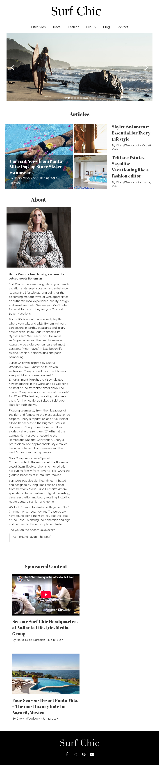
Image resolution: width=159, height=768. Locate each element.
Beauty (91, 27)
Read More (15, 183)
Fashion (73, 27)
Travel (56, 27)
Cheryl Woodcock (25, 178)
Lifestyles (38, 27)
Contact (122, 27)
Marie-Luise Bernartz (30, 639)
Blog (106, 27)
